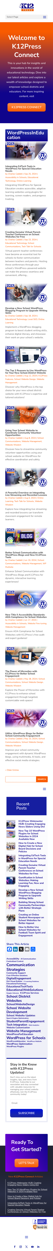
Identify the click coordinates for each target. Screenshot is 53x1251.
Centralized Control (14, 961)
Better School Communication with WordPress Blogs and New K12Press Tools (25, 555)
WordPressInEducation (16, 1041)
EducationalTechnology (16, 984)
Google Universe (12, 993)
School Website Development (18, 1010)
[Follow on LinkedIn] (38, 1246)
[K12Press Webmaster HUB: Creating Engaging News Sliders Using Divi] (11, 824)
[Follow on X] (26, 1246)
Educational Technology (16, 243)
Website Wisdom (13, 444)
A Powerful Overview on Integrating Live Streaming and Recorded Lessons (26, 494)
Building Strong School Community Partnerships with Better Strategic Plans (32, 906)
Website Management (32, 441)
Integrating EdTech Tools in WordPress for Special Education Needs (23, 169)
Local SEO (32, 319)
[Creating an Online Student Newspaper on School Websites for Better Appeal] (11, 918)
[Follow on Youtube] (32, 1246)
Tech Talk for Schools (31, 246)
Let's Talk (26, 1163)
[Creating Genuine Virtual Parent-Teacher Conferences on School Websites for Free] (11, 868)
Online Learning (24, 180)
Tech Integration (16, 1024)
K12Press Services (29, 993)
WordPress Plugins (15, 1046)
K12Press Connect (27, 107)
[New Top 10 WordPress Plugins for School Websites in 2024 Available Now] (11, 834)
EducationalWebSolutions (24, 990)
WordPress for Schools (25, 1038)
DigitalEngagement (18, 978)
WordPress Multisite (34, 1041)
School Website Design (25, 379)
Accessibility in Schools (16, 177)
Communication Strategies (20, 967)
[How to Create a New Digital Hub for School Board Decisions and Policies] (11, 846)
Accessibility (12, 959)
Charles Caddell (15, 173)
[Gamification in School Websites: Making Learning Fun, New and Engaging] (11, 881)
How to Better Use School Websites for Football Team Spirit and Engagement (32, 931)
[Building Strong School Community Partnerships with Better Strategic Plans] (11, 905)
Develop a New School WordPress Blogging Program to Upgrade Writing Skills (26, 311)
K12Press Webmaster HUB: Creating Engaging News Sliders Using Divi (32, 824)
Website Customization (18, 1027)
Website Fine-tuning (37, 623)
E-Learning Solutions (31, 982)
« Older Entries (12, 770)
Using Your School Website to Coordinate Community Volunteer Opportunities (23, 433)
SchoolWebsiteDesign (20, 1004)
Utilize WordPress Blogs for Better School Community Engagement (24, 734)
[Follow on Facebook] (14, 1246)
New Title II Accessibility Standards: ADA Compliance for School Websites (26, 616)
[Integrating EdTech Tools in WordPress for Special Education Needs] (11, 859)
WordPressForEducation (19, 1034)
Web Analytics (34, 1025)
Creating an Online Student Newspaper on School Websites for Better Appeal (31, 919)
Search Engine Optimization (17, 1018)
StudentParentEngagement (25, 1021)
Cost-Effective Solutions (17, 975)
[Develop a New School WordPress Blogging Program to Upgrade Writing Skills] (11, 893)
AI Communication (28, 959)
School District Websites (18, 998)
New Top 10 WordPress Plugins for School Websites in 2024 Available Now (32, 835)
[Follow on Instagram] (20, 1246)
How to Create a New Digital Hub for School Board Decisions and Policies (31, 847)
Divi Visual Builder (14, 981)
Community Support (16, 973)
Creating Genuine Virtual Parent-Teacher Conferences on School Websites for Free (23, 234)
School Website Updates (20, 1015)
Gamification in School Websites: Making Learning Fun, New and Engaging (31, 882)
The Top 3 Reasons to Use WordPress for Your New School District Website (26, 371)
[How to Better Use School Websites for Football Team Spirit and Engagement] (11, 930)
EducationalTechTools (19, 986)
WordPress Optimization (19, 1044)
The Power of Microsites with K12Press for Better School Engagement (21, 674)
